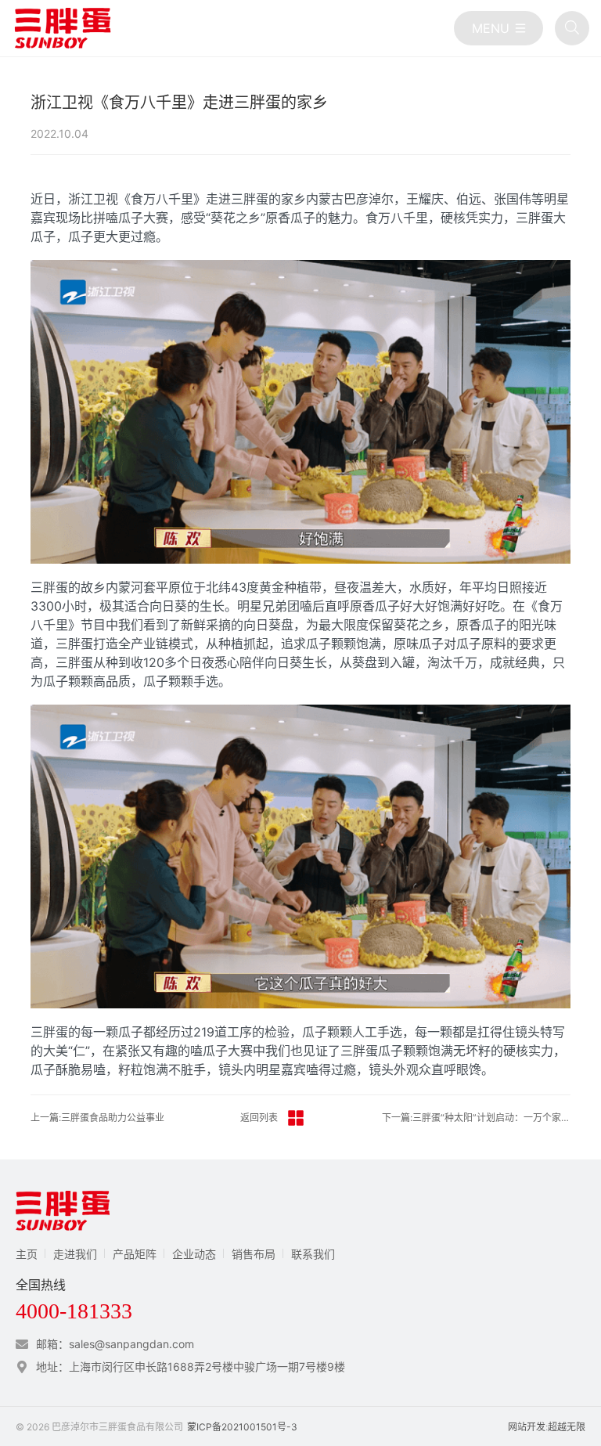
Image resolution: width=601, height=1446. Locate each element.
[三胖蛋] (62, 28)
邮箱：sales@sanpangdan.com (115, 1343)
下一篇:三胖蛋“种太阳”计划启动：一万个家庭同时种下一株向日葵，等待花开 (476, 1117)
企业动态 (194, 1253)
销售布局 (253, 1253)
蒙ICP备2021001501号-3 (242, 1427)
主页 (27, 1253)
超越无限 (566, 1427)
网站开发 (526, 1427)
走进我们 (75, 1253)
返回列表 (259, 1117)
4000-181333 (74, 1311)
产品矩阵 (135, 1253)
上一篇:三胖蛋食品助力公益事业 (97, 1117)
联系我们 (313, 1253)
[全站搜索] (572, 28)
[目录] (498, 28)
